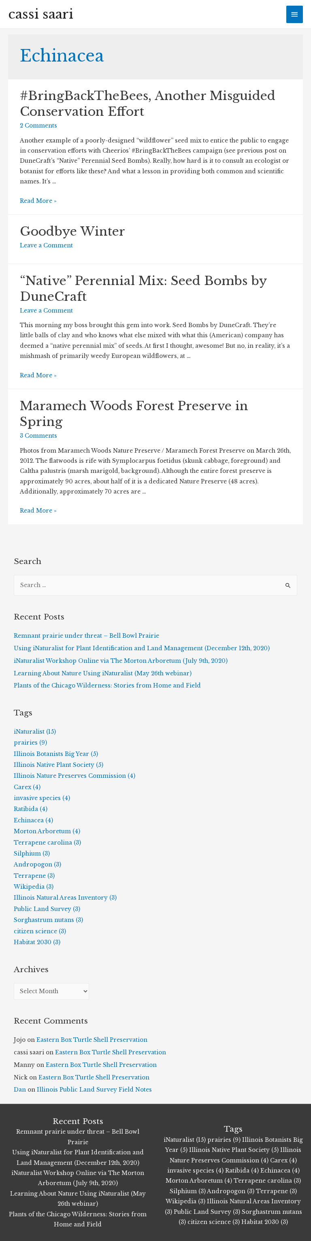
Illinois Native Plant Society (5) (58, 765)
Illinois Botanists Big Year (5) (56, 754)
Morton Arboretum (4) (47, 831)
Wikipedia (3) (33, 886)
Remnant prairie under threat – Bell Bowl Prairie (86, 635)
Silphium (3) (32, 853)
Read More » (38, 201)
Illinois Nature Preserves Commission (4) (74, 776)
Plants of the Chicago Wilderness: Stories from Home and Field (107, 685)
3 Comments (38, 435)
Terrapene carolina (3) (47, 842)
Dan (20, 1089)
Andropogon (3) (37, 864)
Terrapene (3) (34, 876)
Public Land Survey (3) (47, 909)
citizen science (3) (40, 931)
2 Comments (38, 125)
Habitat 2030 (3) (37, 942)
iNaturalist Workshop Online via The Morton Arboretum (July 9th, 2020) (121, 661)
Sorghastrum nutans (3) (48, 920)
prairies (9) (30, 742)
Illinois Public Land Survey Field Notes (94, 1089)
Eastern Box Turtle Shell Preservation (91, 1040)
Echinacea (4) (33, 820)
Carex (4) (27, 787)
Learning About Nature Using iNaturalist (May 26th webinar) (103, 673)
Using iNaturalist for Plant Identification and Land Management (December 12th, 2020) (142, 648)
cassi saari (40, 14)
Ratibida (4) (30, 809)
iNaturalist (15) (35, 731)
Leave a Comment (46, 245)
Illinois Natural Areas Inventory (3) (65, 897)
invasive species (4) (42, 798)
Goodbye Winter (72, 231)
